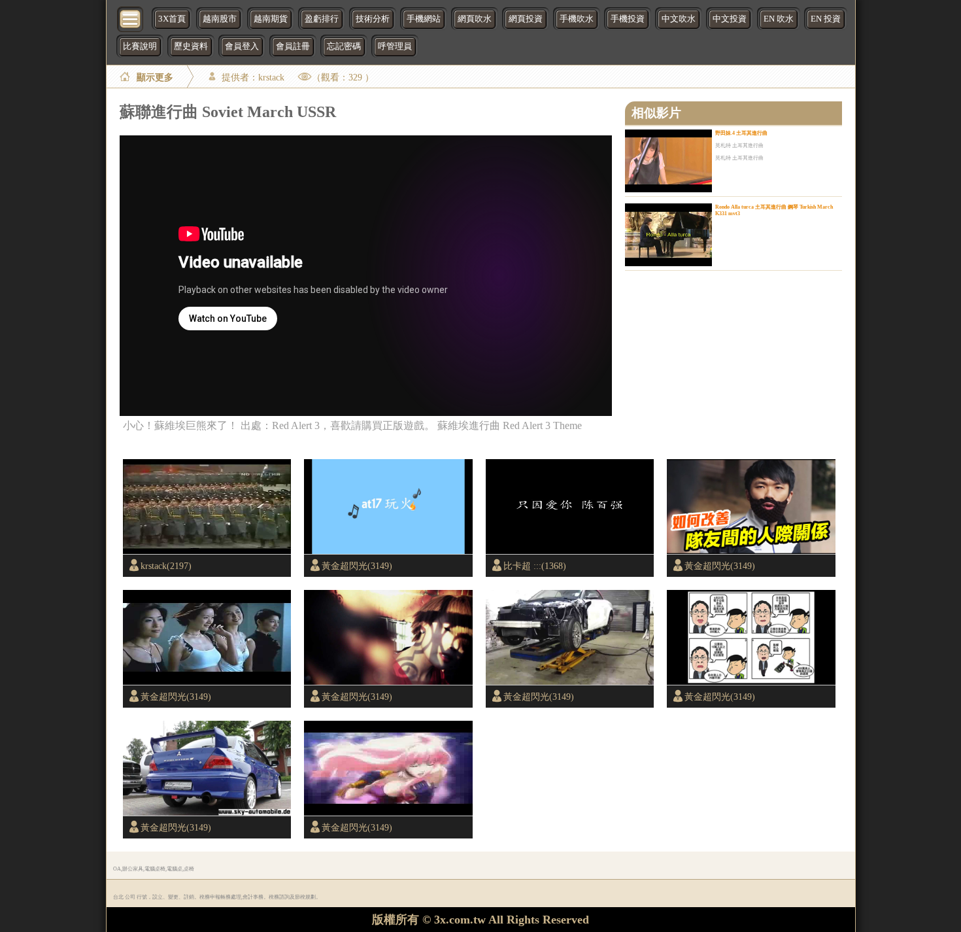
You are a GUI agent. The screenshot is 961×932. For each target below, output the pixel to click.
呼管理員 (395, 46)
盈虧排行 (322, 19)
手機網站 (424, 19)
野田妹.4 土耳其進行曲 (741, 133)
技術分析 (373, 19)
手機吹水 (577, 19)
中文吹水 (679, 19)
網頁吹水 (475, 19)
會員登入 (242, 46)
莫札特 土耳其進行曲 (739, 145)
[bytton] (130, 18)
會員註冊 (293, 46)
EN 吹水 (779, 19)
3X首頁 (172, 19)
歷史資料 (191, 46)
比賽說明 (140, 46)
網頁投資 (526, 19)
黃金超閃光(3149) (357, 566)
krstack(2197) (166, 566)
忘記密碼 (344, 46)
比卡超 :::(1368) (534, 566)
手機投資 (628, 19)
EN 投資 (826, 19)
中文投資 (730, 19)
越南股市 (220, 19)
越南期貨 (271, 19)
